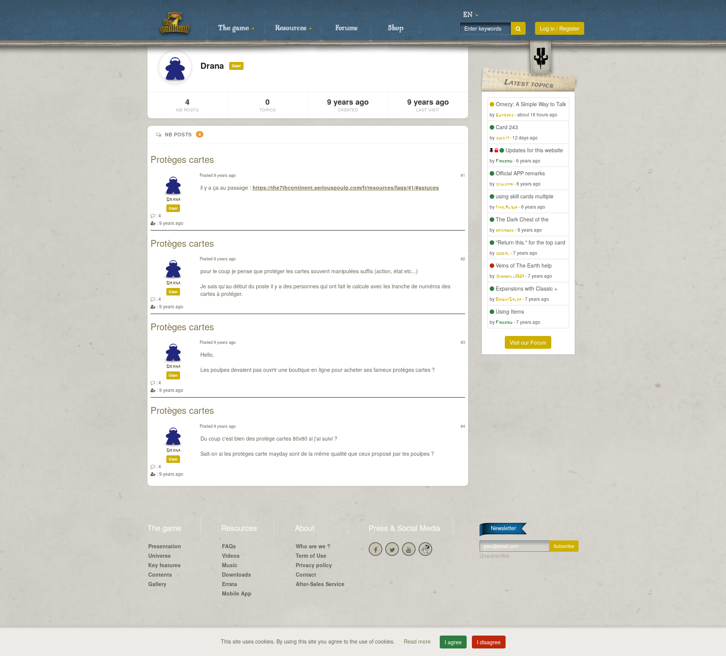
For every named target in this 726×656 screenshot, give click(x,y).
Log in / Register (559, 28)
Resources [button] (291, 28)
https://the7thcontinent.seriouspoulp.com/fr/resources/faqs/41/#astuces (346, 187)
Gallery (157, 584)
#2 (463, 258)
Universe (159, 555)
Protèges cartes (182, 159)
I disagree (489, 642)
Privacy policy (314, 565)
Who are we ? (313, 546)
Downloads (236, 574)
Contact (306, 574)
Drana (173, 200)
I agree (453, 642)
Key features (164, 565)
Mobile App (236, 593)
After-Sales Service (320, 584)
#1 (463, 175)
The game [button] (234, 28)
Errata (229, 584)
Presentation (164, 546)
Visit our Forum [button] (528, 342)
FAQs (229, 546)
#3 (463, 342)
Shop (395, 28)
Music (229, 565)
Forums (346, 28)
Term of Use (311, 555)
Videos (231, 555)
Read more (418, 641)
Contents (160, 574)
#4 (463, 426)
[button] (470, 15)
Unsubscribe (494, 555)
